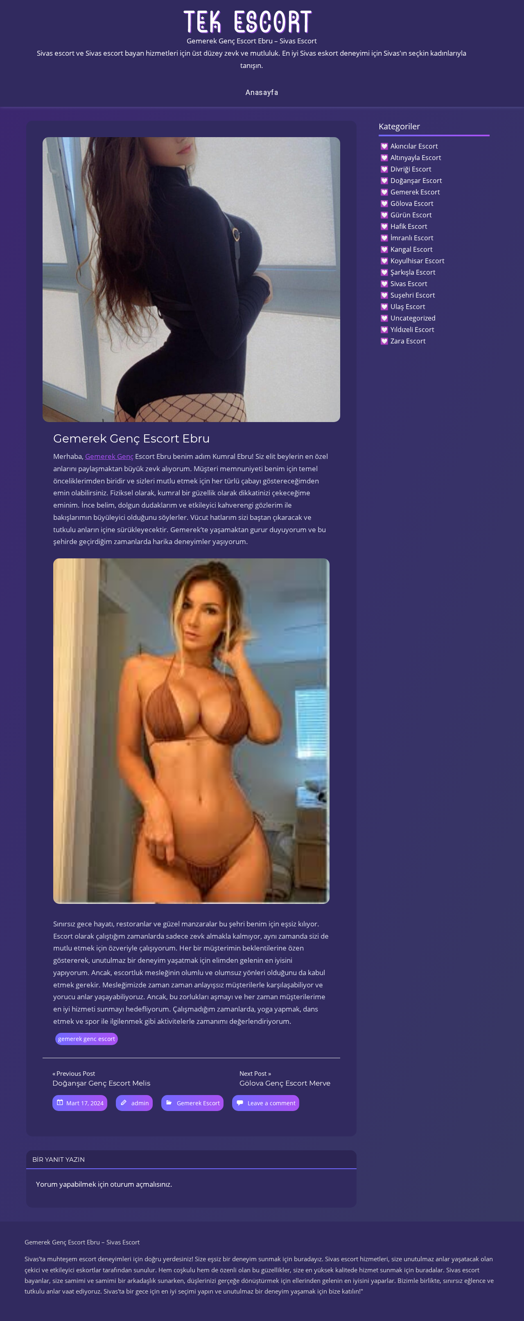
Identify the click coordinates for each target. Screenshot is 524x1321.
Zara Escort (408, 340)
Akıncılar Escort (414, 146)
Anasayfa (262, 92)
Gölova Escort (412, 203)
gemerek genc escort (86, 1039)
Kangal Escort (412, 249)
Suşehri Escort (413, 295)
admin (140, 1103)
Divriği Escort (411, 169)
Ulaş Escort (408, 306)
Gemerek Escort (198, 1103)
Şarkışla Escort (413, 272)
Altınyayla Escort (416, 157)
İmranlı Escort (412, 237)
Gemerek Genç (109, 456)
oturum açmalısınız (140, 1184)
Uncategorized (413, 318)
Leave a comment (272, 1103)
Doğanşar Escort (416, 180)
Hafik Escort (409, 226)
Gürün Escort (411, 214)
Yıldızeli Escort (412, 329)
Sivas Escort (409, 283)
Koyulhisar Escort (418, 260)
